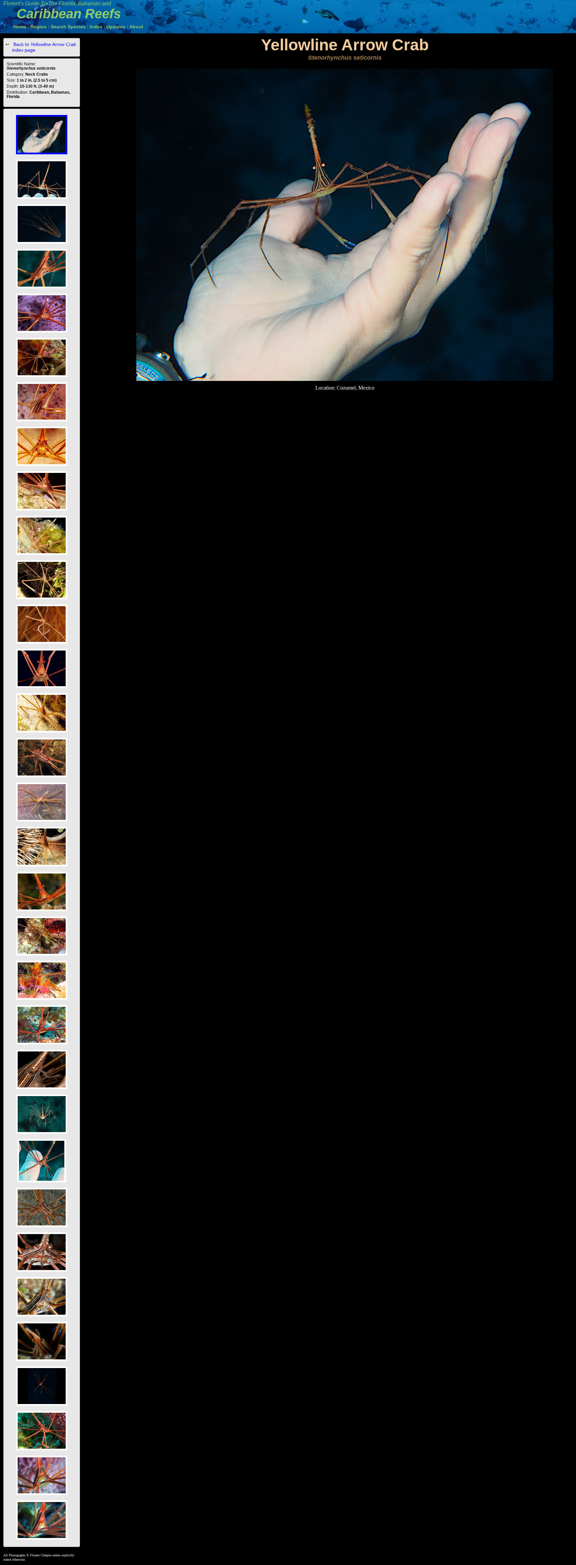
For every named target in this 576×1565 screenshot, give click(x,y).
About (136, 26)
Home (19, 26)
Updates (115, 26)
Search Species (68, 26)
